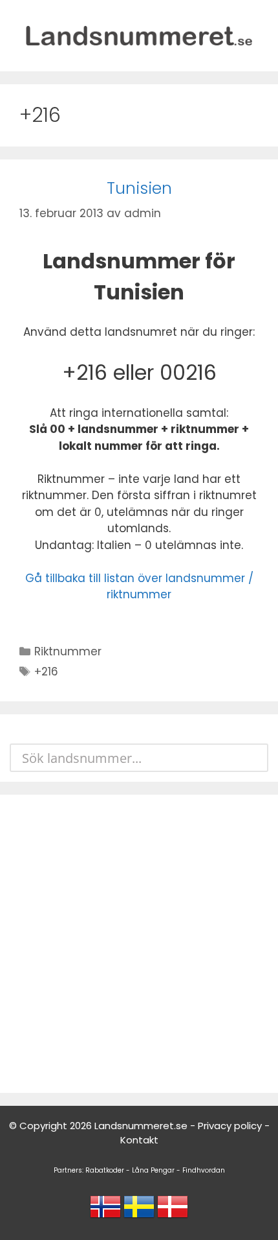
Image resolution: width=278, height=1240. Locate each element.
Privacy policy (230, 1125)
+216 (46, 671)
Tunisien (139, 188)
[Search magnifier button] (254, 758)
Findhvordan (203, 1170)
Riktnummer (68, 651)
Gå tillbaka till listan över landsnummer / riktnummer (139, 586)
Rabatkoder (104, 1170)
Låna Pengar (153, 1170)
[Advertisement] (139, 943)
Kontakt (139, 1140)
